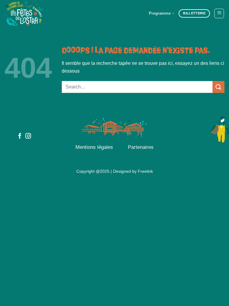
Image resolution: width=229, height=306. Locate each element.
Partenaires (141, 147)
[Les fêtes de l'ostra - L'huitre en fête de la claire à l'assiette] (34, 13)
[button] (219, 13)
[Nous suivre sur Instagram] (28, 136)
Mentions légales (94, 147)
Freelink (145, 171)
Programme (160, 13)
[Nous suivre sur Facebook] (20, 136)
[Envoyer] (219, 87)
